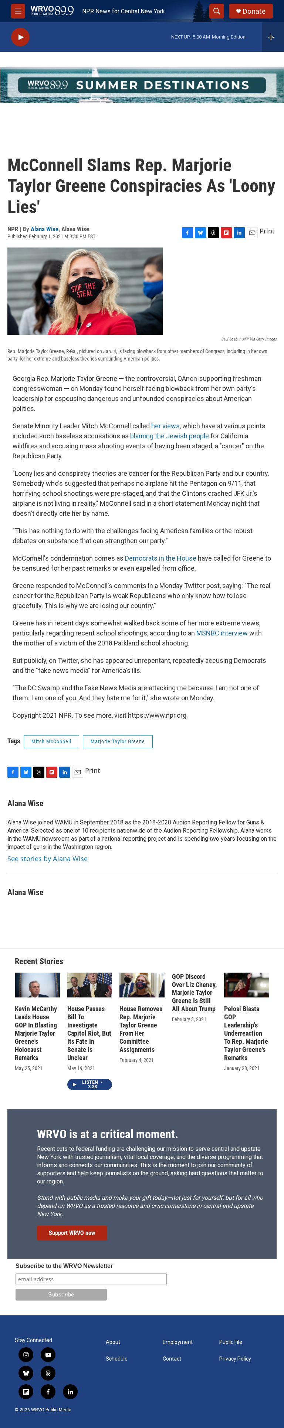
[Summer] (142, 85)
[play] (20, 37)
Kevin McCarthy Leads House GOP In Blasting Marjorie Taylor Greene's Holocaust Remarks (36, 1033)
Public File (230, 1342)
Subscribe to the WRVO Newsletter (64, 1266)
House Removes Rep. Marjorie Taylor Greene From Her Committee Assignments (140, 1029)
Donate (254, 11)
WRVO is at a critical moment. (107, 1134)
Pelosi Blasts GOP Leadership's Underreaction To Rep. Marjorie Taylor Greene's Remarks (246, 1033)
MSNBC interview (222, 633)
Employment (178, 1342)
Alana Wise (44, 229)
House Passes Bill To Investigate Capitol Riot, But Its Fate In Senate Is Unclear (89, 1033)
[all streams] (273, 37)
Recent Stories (39, 961)
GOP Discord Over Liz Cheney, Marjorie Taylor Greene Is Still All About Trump (194, 993)
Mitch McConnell (51, 741)
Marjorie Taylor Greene (118, 741)
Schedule (117, 1359)
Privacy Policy (235, 1359)
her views (165, 426)
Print (267, 230)
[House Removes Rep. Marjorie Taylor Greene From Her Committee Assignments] (142, 985)
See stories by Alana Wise (47, 858)
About (113, 1342)
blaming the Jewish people (169, 436)
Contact (172, 1359)
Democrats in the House (160, 558)
